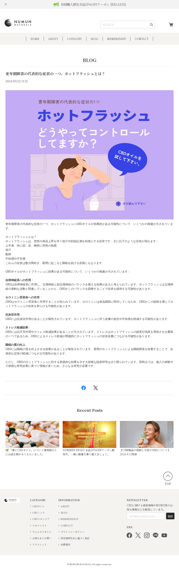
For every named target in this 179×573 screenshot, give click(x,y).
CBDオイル (38, 506)
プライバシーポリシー (73, 531)
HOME (35, 39)
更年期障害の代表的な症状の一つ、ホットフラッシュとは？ (55, 73)
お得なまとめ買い (42, 538)
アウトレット (39, 544)
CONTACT (141, 39)
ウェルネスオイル (41, 531)
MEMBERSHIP (69, 519)
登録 (170, 516)
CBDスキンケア (41, 519)
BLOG (94, 39)
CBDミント (38, 512)
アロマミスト (39, 525)
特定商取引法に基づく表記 (75, 538)
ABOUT (53, 39)
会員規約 (65, 544)
